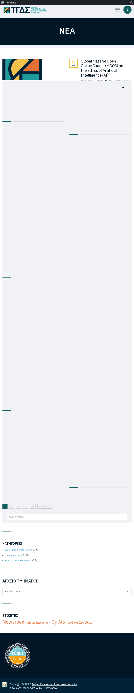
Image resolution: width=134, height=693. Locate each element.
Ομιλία (58, 622)
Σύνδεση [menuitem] (11, 2)
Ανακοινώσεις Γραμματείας (18, 550)
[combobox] (67, 591)
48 (33, 506)
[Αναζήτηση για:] (67, 302)
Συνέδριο (85, 622)
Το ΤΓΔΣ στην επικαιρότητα (18, 561)
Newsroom (14, 622)
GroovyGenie (50, 688)
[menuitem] (3, 2)
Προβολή (72, 622)
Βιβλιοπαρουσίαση (38, 622)
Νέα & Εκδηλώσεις (13, 555)
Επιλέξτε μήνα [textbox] (12, 591)
